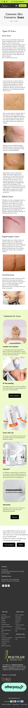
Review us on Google (9, 675)
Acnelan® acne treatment (10, 347)
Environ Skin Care (8, 433)
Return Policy (16, 704)
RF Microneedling (8, 383)
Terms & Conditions (6, 704)
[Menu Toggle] (16, 6)
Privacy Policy (24, 704)
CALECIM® (6, 469)
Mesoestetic (6, 505)
